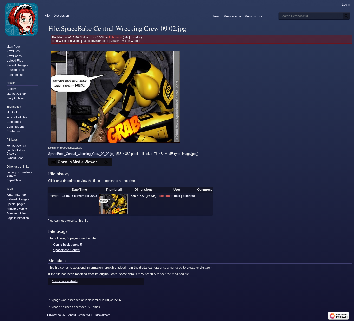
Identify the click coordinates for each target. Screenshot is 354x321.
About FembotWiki (80, 315)
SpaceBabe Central (66, 250)
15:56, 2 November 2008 (79, 196)
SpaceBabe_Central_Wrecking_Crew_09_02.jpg (81, 154)
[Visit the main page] (21, 19)
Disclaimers (102, 315)
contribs (136, 37)
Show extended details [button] (65, 281)
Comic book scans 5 (67, 244)
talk (126, 37)
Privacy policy (56, 315)
